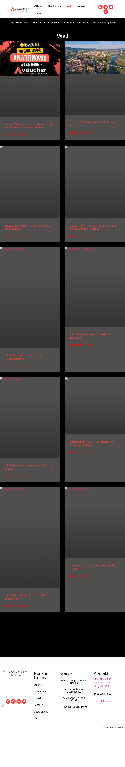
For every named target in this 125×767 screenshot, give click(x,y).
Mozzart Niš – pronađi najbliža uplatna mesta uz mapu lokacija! (92, 227)
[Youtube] (111, 7)
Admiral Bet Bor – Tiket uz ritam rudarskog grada (24, 357)
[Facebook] (100, 7)
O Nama (38, 6)
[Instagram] (105, 7)
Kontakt (37, 13)
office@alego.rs (102, 701)
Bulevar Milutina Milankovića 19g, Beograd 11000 (103, 683)
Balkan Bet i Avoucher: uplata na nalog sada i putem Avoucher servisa (28, 126)
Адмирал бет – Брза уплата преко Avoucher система (91, 443)
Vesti (69, 6)
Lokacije (81, 6)
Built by (113, 727)
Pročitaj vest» (16, 135)
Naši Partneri (54, 6)
